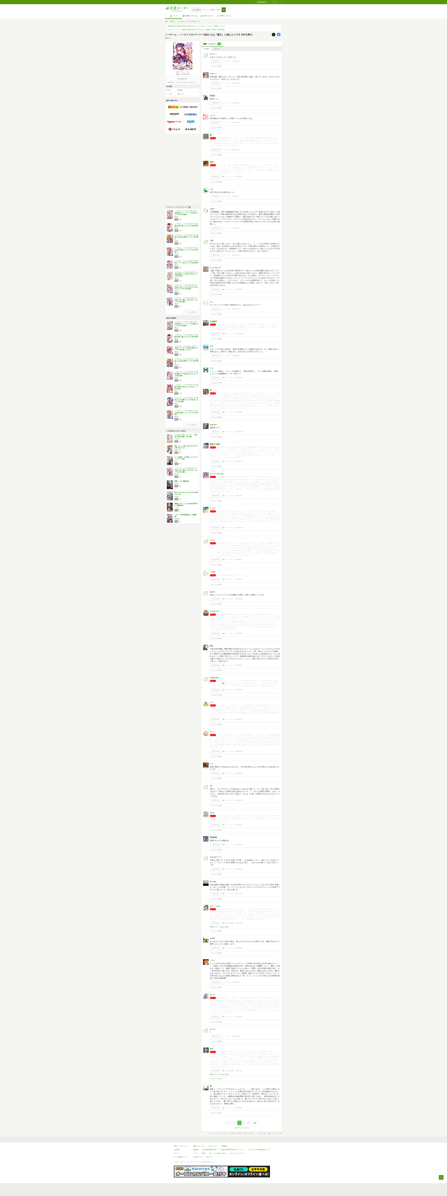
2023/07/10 (238, 527)
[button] (224, 9)
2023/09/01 (238, 412)
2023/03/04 (238, 1070)
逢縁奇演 (177, 519)
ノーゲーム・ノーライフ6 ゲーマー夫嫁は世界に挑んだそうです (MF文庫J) (186, 225)
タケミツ (213, 54)
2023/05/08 (238, 665)
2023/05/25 (238, 559)
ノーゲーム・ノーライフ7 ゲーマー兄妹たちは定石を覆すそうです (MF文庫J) (186, 237)
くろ (211, 368)
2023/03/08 (238, 923)
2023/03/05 (235, 1036)
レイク (212, 115)
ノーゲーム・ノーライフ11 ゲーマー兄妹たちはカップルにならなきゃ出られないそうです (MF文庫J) (186, 287)
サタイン (213, 74)
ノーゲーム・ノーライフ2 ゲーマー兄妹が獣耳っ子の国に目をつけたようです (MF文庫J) (186, 373)
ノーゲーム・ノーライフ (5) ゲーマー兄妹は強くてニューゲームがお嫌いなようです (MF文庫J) (186, 212)
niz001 (212, 938)
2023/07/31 (238, 461)
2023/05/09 (238, 599)
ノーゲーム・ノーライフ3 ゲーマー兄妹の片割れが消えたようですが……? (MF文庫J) (186, 386)
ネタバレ (217, 49)
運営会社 (196, 1149)
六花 (211, 240)
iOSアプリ (209, 1157)
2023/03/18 (238, 869)
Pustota (213, 881)
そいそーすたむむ (217, 474)
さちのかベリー (216, 857)
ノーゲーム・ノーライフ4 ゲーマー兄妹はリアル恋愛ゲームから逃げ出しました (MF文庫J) (186, 399)
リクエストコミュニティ (237, 1153)
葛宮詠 (212, 96)
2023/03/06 (238, 1016)
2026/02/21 (235, 149)
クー (211, 732)
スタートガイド (213, 1146)
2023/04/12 (238, 773)
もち (211, 346)
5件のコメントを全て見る (219, 1074)
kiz (211, 786)
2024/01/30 (235, 309)
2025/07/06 (238, 176)
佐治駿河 (213, 321)
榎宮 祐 (172, 21)
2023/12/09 (235, 355)
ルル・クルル (215, 906)
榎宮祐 (176, 228)
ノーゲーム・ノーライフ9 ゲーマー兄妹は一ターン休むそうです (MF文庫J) (186, 262)
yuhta (212, 209)
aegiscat (213, 425)
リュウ (212, 508)
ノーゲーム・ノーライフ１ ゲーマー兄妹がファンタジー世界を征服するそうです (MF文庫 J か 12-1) (186, 348)
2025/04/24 (235, 196)
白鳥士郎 (177, 439)
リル (211, 189)
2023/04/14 (238, 751)
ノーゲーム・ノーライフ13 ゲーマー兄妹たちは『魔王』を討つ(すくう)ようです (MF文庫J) (186, 299)
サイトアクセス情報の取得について (259, 1149)
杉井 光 (176, 483)
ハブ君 (212, 572)
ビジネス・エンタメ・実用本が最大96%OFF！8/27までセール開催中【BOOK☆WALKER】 (196, 30)
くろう (212, 960)
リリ (211, 702)
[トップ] (166, 21)
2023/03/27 (238, 825)
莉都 (211, 162)
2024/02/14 (238, 289)
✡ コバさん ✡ (215, 267)
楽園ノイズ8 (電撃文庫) (181, 481)
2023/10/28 (238, 377)
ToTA (212, 813)
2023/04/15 (238, 719)
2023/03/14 (238, 893)
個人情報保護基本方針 (210, 1149)
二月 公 (176, 507)
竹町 (175, 461)
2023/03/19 (238, 844)
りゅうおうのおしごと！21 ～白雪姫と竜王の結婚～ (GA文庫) (185, 435)
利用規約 (224, 1146)
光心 (211, 1049)
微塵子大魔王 (215, 444)
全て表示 (206, 49)
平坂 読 (176, 496)
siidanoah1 (214, 678)
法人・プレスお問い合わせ (217, 1153)
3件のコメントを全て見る (219, 927)
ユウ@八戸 (214, 611)
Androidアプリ (197, 1157)
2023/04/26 (238, 690)
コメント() (226, 61)
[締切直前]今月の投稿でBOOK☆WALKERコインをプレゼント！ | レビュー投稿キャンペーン (196, 26)
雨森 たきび (177, 450)
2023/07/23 (238, 495)
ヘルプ (195, 1153)
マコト (212, 540)
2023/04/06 (238, 800)
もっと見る (192, 312)
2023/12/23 (239, 333)
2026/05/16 (235, 61)
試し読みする (182, 79)
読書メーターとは (198, 1146)
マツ (211, 764)
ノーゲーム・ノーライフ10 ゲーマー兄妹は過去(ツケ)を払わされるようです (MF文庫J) (186, 274)
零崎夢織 (213, 837)
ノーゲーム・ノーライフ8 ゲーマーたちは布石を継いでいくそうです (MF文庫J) (186, 249)
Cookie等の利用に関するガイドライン (232, 1149)
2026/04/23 (235, 122)
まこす (212, 1029)
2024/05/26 (235, 255)
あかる (212, 592)
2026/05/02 (235, 103)
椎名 (211, 646)
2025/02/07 (235, 228)
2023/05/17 (238, 579)
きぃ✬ (212, 995)
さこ (211, 302)
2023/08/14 (238, 431)
